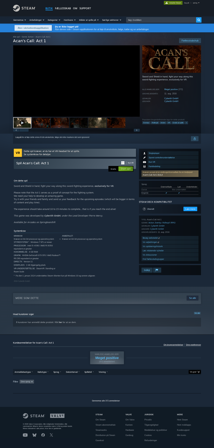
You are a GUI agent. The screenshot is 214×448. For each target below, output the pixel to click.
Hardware (129, 430)
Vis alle (197, 313)
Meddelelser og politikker (155, 430)
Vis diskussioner (150, 255)
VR (169, 123)
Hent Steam (182, 420)
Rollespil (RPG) (168, 222)
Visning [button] (102, 372)
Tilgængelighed (151, 425)
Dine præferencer (193, 345)
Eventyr (146, 123)
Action (163, 123)
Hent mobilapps (184, 425)
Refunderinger (150, 440)
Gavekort (100, 440)
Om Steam (100, 420)
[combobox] (161, 20)
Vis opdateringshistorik (153, 246)
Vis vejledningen (150, 242)
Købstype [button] (42, 372)
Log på (18, 137)
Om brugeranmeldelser (173, 345)
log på (186, 3)
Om (75, 8)
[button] (20, 20)
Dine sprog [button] (25, 382)
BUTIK (49, 8)
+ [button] (186, 123)
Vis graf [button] (193, 372)
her (60, 322)
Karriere (129, 425)
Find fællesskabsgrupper (153, 259)
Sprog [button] (56, 372)
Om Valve (129, 420)
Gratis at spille (178, 123)
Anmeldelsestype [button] (23, 372)
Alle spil (16, 37)
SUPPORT (85, 8)
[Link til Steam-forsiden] (24, 10)
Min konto (181, 435)
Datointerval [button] (72, 372)
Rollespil (155, 123)
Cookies (148, 435)
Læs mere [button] (190, 209)
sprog (195, 3)
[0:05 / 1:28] (76, 81)
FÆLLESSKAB (63, 8)
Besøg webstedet (150, 238)
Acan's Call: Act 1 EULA (153, 175)
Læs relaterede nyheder (153, 250)
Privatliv (148, 420)
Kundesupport (183, 430)
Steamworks (101, 430)
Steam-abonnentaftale (105, 425)
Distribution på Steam (105, 435)
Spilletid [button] (88, 372)
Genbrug (129, 435)
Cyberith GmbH (171, 98)
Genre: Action (28, 37)
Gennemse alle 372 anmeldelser (106, 401)
